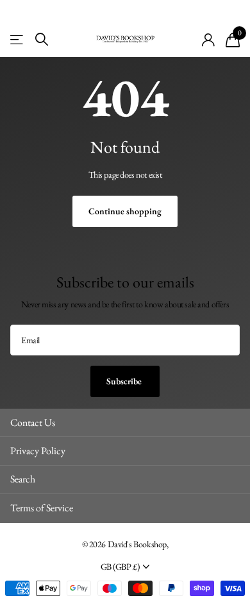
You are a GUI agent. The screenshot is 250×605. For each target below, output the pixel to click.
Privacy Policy (37, 450)
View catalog (17, 39)
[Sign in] (208, 39)
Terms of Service (41, 508)
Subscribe (125, 381)
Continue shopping (125, 211)
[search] (41, 39)
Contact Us (32, 422)
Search (22, 479)
